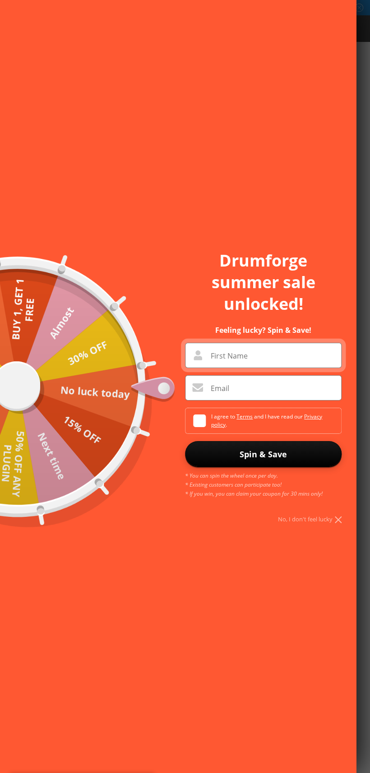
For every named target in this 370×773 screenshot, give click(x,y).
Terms (244, 416)
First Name (229, 355)
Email (220, 388)
